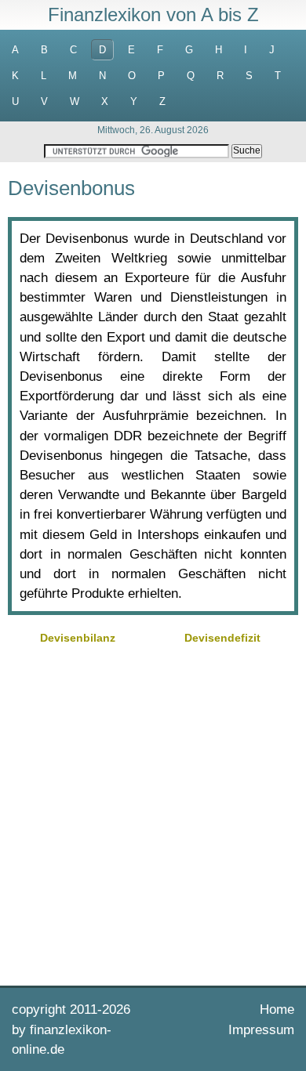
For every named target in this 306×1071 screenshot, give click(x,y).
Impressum (261, 1029)
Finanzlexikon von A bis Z (153, 14)
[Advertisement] (153, 813)
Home (277, 1009)
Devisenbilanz (77, 637)
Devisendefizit (222, 637)
